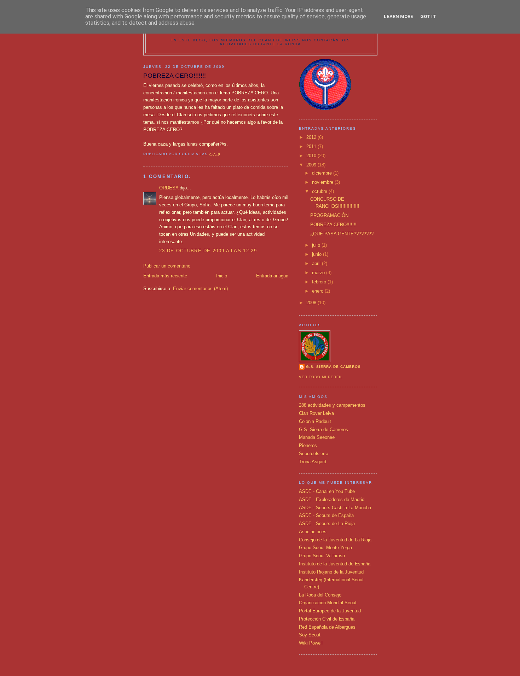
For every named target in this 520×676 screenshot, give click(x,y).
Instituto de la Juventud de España (334, 563)
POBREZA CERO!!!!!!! (333, 224)
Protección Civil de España (326, 619)
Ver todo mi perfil (321, 377)
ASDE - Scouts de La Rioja (327, 523)
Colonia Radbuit (315, 421)
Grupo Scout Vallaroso (322, 555)
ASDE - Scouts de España (326, 515)
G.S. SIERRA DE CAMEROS (333, 367)
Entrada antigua (272, 275)
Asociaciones (313, 531)
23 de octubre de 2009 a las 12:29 (208, 250)
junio (317, 254)
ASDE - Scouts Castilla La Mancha (335, 507)
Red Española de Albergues (327, 627)
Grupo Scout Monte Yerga (325, 547)
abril (317, 263)
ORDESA (168, 187)
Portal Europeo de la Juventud (330, 610)
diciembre (322, 173)
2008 (312, 302)
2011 (312, 146)
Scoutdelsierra (313, 453)
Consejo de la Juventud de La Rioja (335, 539)
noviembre (323, 182)
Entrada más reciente (165, 275)
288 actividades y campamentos (332, 405)
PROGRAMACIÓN (329, 215)
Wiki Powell (311, 643)
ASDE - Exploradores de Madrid (331, 499)
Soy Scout (309, 634)
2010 (312, 155)
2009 (312, 164)
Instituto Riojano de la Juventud (331, 572)
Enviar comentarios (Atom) (200, 288)
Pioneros (308, 445)
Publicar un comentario (166, 266)
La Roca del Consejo (320, 595)
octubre (320, 191)
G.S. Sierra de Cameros (323, 429)
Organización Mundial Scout (328, 602)
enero (318, 291)
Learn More (398, 16)
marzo (319, 272)
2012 (312, 137)
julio (317, 245)
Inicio (221, 275)
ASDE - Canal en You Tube (327, 491)
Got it (428, 16)
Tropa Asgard (312, 461)
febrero (320, 281)
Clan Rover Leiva (316, 413)
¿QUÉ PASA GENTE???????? (342, 233)
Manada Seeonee (317, 437)
